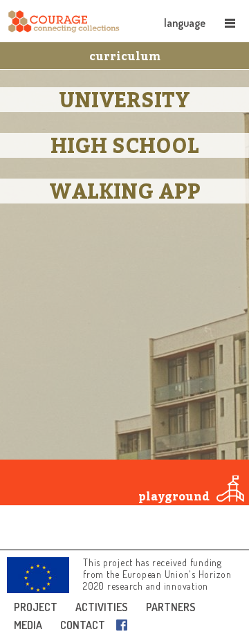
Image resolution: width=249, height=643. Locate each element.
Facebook (124, 625)
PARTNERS (171, 607)
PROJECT (35, 607)
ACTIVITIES (101, 607)
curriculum (124, 56)
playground (174, 496)
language (184, 22)
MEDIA (28, 625)
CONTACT (82, 625)
